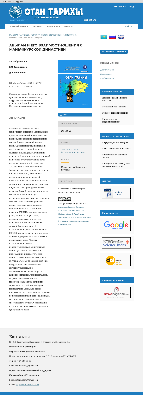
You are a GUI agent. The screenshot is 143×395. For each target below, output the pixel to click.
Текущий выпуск (19, 26)
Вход (131, 7)
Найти (128, 26)
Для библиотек (107, 78)
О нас (67, 26)
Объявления (53, 26)
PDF (64, 114)
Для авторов (106, 74)
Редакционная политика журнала (114, 99)
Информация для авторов (115, 142)
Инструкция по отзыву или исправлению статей (116, 165)
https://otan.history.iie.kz (27, 384)
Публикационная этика (114, 106)
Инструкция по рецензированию (111, 120)
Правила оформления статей (116, 148)
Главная (14, 35)
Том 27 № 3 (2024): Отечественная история (53, 35)
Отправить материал (114, 52)
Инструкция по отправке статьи (114, 156)
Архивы (37, 26)
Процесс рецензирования (115, 112)
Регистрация (119, 7)
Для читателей (107, 70)
